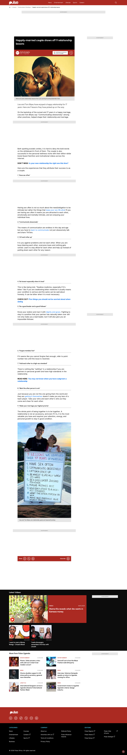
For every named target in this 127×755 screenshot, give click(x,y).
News (50, 2)
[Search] (116, 3)
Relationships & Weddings (24, 7)
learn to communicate (40, 230)
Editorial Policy (66, 731)
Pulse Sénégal (108, 737)
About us (43, 731)
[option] (19, 637)
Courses (26, 731)
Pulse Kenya (89, 738)
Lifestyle (67, 2)
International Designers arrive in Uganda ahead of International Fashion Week (31, 688)
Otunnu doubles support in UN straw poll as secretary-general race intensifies (31, 675)
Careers (81, 2)
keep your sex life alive (55, 210)
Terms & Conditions (47, 738)
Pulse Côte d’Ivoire (107, 732)
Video (51, 605)
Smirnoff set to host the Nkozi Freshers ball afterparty (67, 662)
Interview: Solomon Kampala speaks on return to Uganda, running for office (67, 675)
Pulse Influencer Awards (66, 736)
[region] (63, 636)
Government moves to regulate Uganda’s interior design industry (68, 688)
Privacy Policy (45, 741)
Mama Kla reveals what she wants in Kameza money (66, 610)
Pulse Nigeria (89, 731)
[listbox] (63, 636)
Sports (75, 2)
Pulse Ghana (89, 734)
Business (12, 741)
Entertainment (58, 2)
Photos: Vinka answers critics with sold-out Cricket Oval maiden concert (30, 663)
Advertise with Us (46, 734)
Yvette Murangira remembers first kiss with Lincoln (40, 644)
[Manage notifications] (123, 751)
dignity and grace (53, 312)
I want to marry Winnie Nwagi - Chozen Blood (17, 643)
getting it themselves (33, 396)
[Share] (71, 53)
